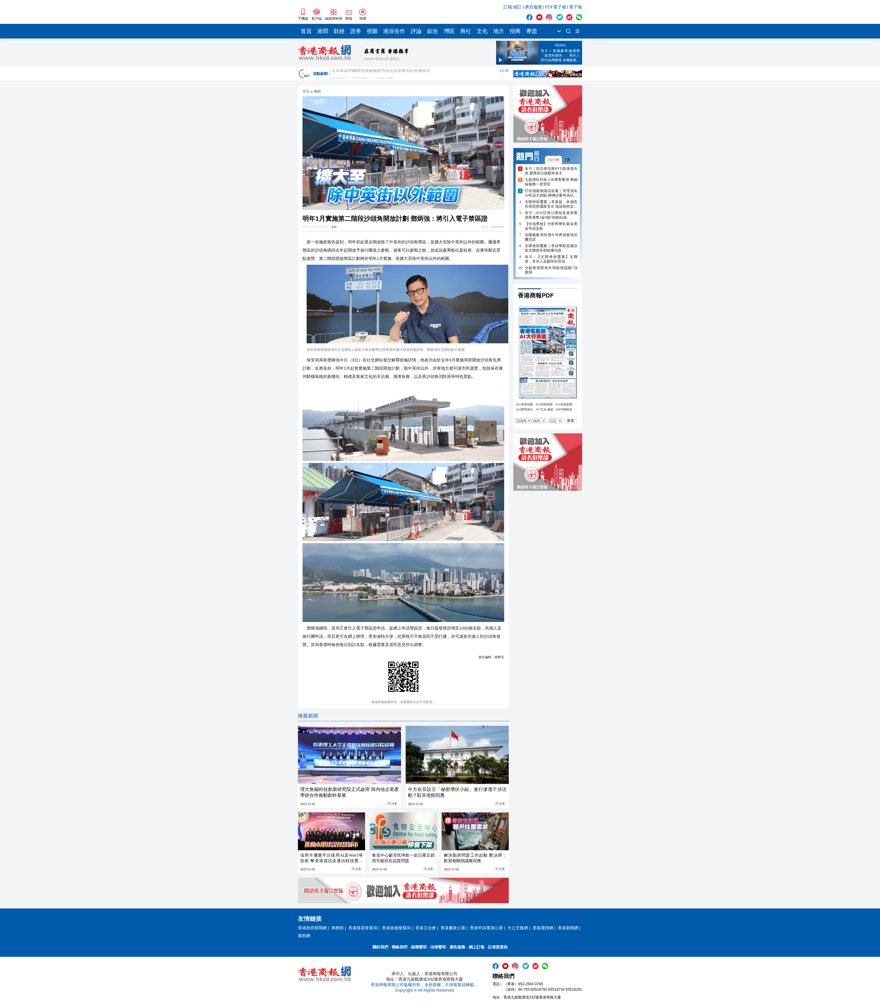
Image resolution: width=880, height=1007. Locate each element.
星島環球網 (543, 928)
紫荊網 (304, 935)
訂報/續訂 (512, 7)
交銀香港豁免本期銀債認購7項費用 (551, 270)
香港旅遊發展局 (396, 928)
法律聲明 (438, 947)
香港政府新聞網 (312, 928)
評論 (416, 31)
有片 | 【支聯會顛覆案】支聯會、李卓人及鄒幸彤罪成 (551, 259)
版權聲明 (419, 947)
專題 (531, 31)
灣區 (449, 31)
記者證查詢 (498, 947)
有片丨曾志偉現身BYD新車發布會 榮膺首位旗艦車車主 (551, 171)
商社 (465, 31)
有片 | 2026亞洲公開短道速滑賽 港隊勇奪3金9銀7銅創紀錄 (551, 215)
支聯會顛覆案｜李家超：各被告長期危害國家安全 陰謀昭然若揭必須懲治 (551, 204)
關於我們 (380, 947)
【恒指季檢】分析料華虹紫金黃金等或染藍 (551, 226)
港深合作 (394, 31)
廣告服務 (533, 7)
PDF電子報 (555, 7)
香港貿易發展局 (362, 928)
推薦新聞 (308, 716)
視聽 (372, 31)
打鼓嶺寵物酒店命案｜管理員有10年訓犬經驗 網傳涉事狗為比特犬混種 (551, 193)
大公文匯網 (517, 928)
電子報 (575, 7)
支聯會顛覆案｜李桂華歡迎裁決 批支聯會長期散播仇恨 (551, 248)
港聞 (322, 31)
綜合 (432, 31)
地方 (498, 31)
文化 (482, 31)
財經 (339, 31)
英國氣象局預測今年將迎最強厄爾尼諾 (551, 237)
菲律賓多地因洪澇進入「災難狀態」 (420, 74)
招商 (515, 31)
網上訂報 (476, 947)
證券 (355, 31)
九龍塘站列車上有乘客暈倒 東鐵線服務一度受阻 (551, 182)
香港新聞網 (568, 928)
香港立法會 (425, 928)
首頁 (306, 31)
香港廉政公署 (452, 928)
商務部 (337, 928)
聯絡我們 (399, 947)
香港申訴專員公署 (486, 928)
